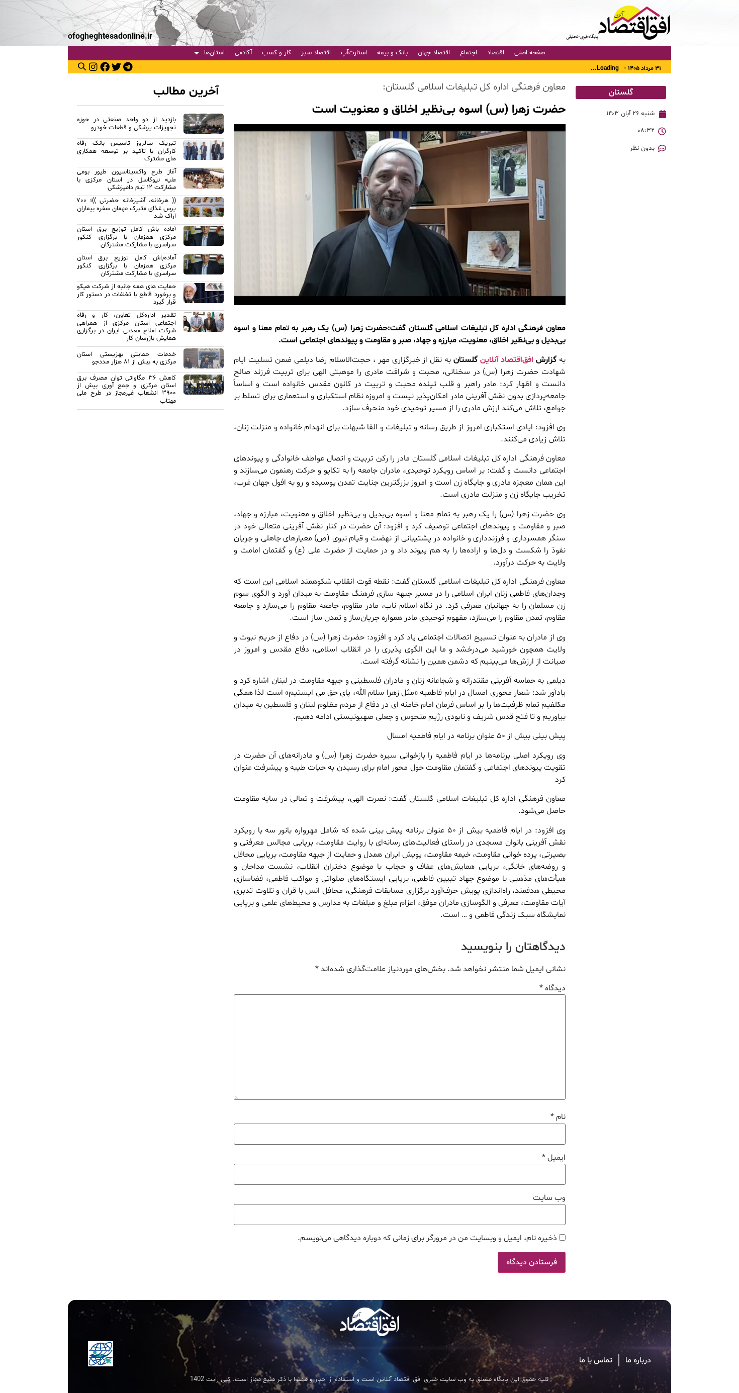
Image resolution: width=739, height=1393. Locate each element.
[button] (82, 66)
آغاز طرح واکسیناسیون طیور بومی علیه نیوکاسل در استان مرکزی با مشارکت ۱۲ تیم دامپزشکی (126, 179)
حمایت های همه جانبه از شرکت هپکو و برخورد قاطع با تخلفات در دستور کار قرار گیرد (126, 294)
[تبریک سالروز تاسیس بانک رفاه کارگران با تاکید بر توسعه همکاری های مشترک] (203, 152)
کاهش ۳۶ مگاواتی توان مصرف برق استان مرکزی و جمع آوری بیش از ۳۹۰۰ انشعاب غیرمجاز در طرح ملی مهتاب (126, 390)
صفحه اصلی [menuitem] (529, 52)
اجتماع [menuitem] (468, 52)
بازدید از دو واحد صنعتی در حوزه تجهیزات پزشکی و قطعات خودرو (126, 123)
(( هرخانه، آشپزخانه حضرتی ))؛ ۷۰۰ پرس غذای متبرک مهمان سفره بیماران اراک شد (126, 208)
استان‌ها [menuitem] (214, 52)
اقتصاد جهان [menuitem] (434, 52)
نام (558, 1117)
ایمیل (554, 1158)
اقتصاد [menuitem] (495, 52)
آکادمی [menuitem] (243, 52)
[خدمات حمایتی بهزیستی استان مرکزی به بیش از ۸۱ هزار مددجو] (203, 360)
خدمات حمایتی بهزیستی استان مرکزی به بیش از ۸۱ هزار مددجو (126, 358)
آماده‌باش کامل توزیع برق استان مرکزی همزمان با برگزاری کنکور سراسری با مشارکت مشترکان (126, 265)
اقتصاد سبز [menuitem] (316, 52)
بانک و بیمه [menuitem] (392, 52)
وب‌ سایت (549, 1198)
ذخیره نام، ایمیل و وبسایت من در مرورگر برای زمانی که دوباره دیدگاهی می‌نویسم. (427, 1238)
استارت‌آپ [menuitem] (354, 52)
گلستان (621, 92)
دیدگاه (552, 988)
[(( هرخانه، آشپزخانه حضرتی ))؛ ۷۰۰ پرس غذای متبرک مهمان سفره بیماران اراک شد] (203, 210)
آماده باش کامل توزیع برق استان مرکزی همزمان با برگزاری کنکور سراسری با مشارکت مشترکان (126, 237)
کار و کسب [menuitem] (276, 52)
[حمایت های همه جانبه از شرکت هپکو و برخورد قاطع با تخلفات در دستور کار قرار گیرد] (203, 296)
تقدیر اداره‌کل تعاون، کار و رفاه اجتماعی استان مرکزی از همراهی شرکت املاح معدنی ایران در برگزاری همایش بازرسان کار (126, 327)
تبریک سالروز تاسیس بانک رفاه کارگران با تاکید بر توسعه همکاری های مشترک (126, 151)
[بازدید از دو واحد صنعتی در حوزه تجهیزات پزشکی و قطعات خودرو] (203, 125)
